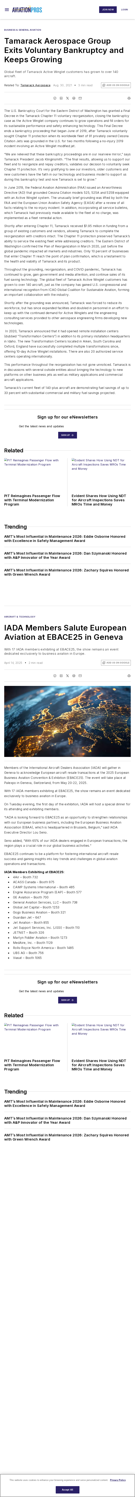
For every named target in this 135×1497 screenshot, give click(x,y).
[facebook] (55, 98)
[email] (80, 98)
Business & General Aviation (22, 30)
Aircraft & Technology (20, 616)
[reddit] (74, 98)
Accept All (67, 1489)
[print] (129, 98)
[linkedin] (61, 98)
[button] (6, 9)
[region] (67, 1485)
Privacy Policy (118, 1480)
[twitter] (67, 98)
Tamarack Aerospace (35, 85)
